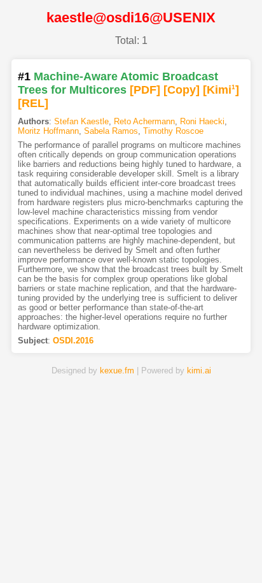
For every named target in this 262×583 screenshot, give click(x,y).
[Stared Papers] (131, 553)
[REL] (33, 103)
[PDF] (145, 89)
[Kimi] (221, 89)
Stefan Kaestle (81, 121)
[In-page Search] (89, 553)
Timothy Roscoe (173, 131)
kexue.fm (117, 370)
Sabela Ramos (111, 131)
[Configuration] (173, 553)
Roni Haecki (202, 121)
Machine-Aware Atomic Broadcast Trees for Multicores (118, 83)
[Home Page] (47, 553)
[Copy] (181, 89)
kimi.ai (199, 370)
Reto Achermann (144, 121)
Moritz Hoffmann (48, 131)
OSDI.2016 (73, 340)
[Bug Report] (215, 553)
